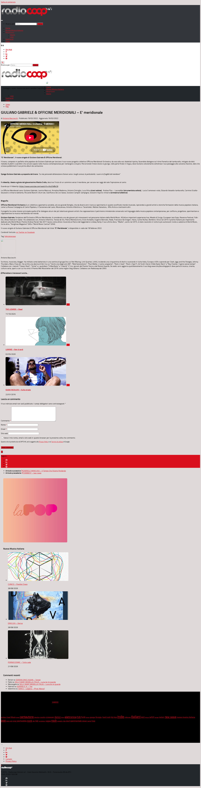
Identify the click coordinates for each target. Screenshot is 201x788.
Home (8, 28)
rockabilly (60, 721)
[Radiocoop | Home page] (26, 16)
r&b (34, 721)
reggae (48, 721)
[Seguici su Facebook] (6, 460)
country (42, 717)
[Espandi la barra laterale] (2, 452)
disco (62, 717)
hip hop (114, 717)
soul (68, 721)
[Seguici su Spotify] (6, 467)
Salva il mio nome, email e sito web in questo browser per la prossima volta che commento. (39, 438)
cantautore (27, 717)
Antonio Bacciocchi (10, 118)
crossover (50, 717)
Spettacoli (9, 39)
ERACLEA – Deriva (15, 623)
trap (93, 721)
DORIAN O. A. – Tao (24, 686)
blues (13, 717)
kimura (147, 717)
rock (54, 720)
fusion (87, 717)
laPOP (151, 717)
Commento (6, 421)
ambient (4, 717)
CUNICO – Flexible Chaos (17, 584)
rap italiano (42, 721)
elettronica (70, 717)
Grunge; (98, 717)
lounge (156, 717)
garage (92, 717)
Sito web (4, 433)
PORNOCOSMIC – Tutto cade (19, 662)
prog (14, 721)
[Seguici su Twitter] (6, 464)
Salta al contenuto (8, 2)
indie (120, 717)
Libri (12, 37)
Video (8, 41)
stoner (84, 721)
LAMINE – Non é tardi (14, 349)
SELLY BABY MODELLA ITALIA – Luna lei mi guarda (35, 682)
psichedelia (22, 721)
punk (29, 720)
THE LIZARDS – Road (14, 309)
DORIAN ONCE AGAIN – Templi (28, 680)
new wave (170, 717)
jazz (143, 717)
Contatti (9, 759)
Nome (4, 425)
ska (64, 721)
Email (4, 429)
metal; (161, 717)
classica (36, 717)
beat (8, 717)
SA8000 (55, 702)
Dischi (12, 35)
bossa (17, 717)
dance (58, 717)
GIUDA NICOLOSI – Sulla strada (18, 390)
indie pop (128, 717)
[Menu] (2, 20)
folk (6, 236)
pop (14, 236)
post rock (9, 721)
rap (36, 720)
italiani (10, 236)
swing (89, 721)
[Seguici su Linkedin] (6, 462)
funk (83, 717)
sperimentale (76, 721)
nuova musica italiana (186, 717)
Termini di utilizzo (57, 442)
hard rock (106, 717)
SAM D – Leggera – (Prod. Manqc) (31, 689)
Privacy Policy (43, 442)
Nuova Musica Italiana (14, 30)
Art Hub (9, 49)
